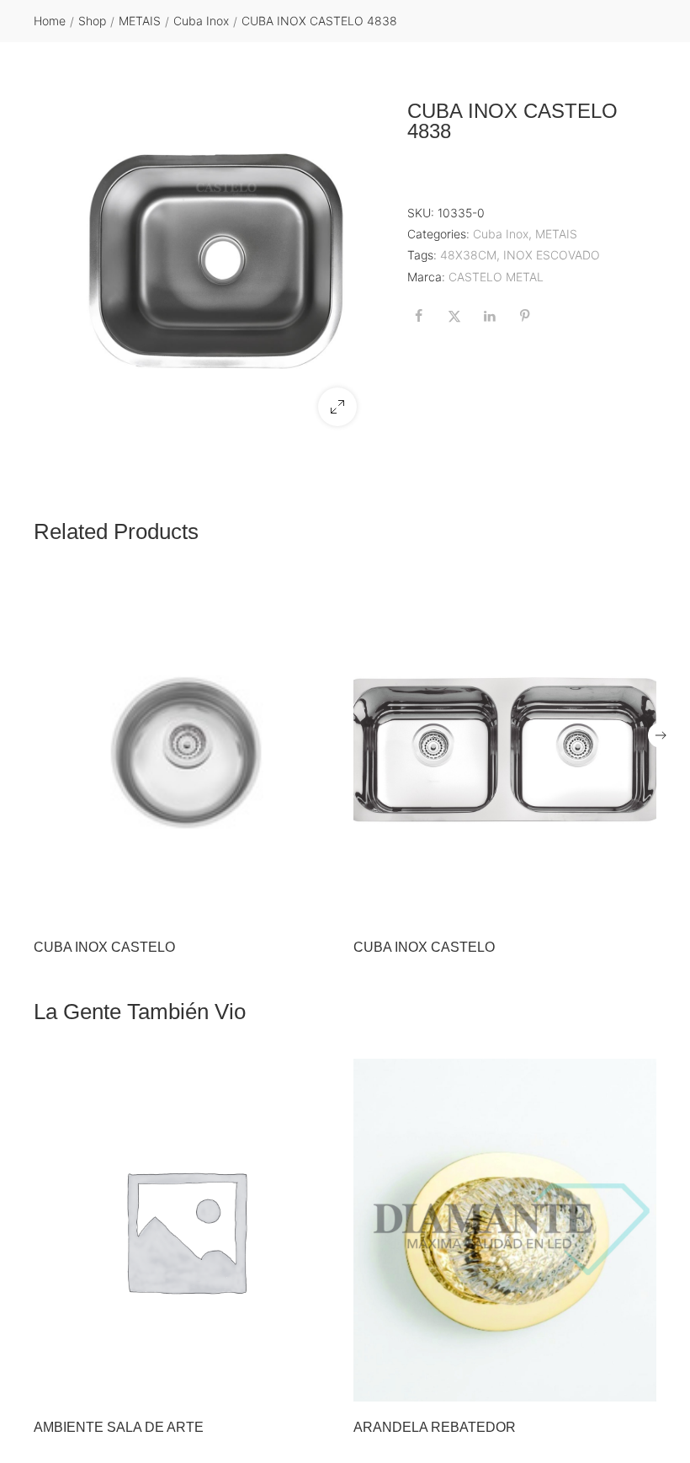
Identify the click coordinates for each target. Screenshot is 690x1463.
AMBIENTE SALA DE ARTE (119, 1427)
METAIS (140, 20)
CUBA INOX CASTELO (104, 947)
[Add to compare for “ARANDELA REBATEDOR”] (638, 1384)
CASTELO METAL (496, 277)
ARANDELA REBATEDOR (434, 1427)
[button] (337, 406)
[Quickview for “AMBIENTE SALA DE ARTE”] (185, 1230)
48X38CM (468, 255)
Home (50, 20)
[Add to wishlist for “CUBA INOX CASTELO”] (283, 903)
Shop (92, 20)
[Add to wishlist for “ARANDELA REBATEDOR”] (603, 1384)
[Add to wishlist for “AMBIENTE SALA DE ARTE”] (283, 1384)
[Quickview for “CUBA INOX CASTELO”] (185, 749)
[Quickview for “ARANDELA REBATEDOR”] (505, 1230)
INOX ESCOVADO (551, 255)
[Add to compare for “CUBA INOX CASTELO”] (319, 903)
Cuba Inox (201, 20)
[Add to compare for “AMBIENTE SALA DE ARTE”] (319, 1384)
